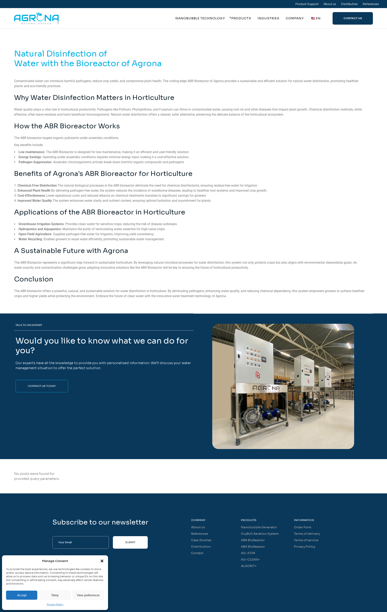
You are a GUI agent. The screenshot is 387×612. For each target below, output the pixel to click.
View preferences (88, 595)
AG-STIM (248, 553)
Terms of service (306, 540)
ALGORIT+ (249, 566)
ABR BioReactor (253, 540)
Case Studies (201, 540)
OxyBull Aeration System (260, 534)
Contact (197, 553)
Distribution (349, 4)
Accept (21, 595)
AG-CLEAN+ (250, 559)
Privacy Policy (55, 604)
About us (330, 4)
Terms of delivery (307, 534)
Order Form (302, 527)
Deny (55, 595)
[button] (102, 561)
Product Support (307, 4)
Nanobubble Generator (259, 527)
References (371, 4)
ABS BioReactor (253, 546)
